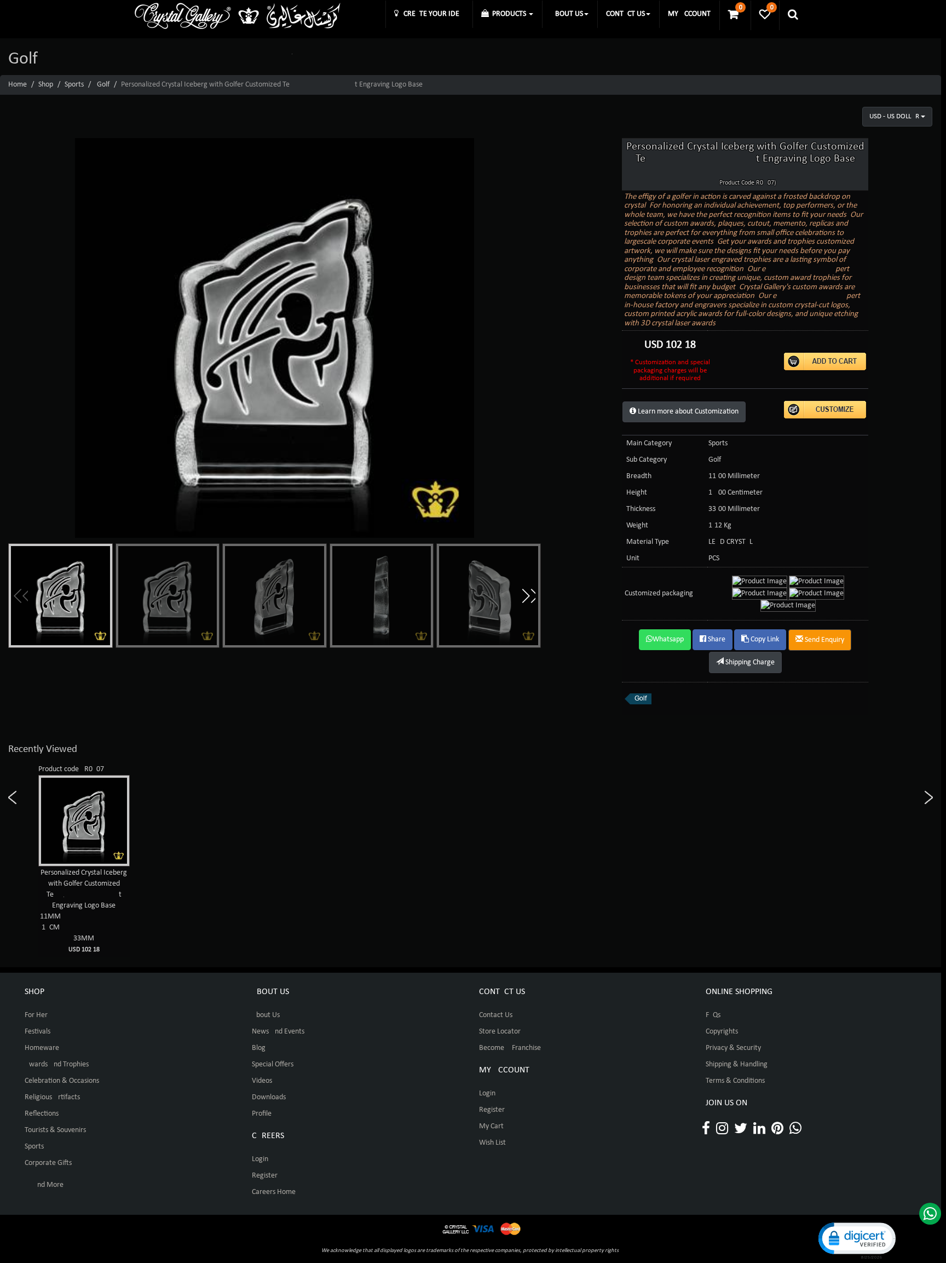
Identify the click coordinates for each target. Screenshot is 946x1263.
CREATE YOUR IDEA (431, 14)
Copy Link (764, 639)
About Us (266, 1015)
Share (715, 639)
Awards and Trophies (57, 1064)
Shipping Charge (749, 662)
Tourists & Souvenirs (55, 1130)
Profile (262, 1114)
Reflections (42, 1114)
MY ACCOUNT (689, 14)
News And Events (278, 1031)
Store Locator (500, 1031)
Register (265, 1176)
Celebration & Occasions (62, 1081)
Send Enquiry (823, 640)
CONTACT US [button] (625, 14)
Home (17, 85)
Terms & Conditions (735, 1081)
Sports (74, 85)
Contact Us (495, 1015)
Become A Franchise (510, 1048)
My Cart (491, 1126)
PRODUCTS (508, 14)
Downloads (269, 1097)
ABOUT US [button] (567, 14)
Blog (259, 1048)
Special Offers (272, 1064)
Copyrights (722, 1031)
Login (260, 1159)
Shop (45, 85)
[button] (528, 596)
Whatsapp (668, 639)
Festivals (37, 1031)
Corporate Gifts (48, 1163)
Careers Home (274, 1192)
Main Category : (651, 443)
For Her (36, 1015)
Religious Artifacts (52, 1097)
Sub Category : (648, 460)
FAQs (713, 1015)
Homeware (42, 1048)
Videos (262, 1081)
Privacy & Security (733, 1048)
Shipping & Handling (737, 1064)
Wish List (492, 1143)
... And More (44, 1185)
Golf (103, 85)
